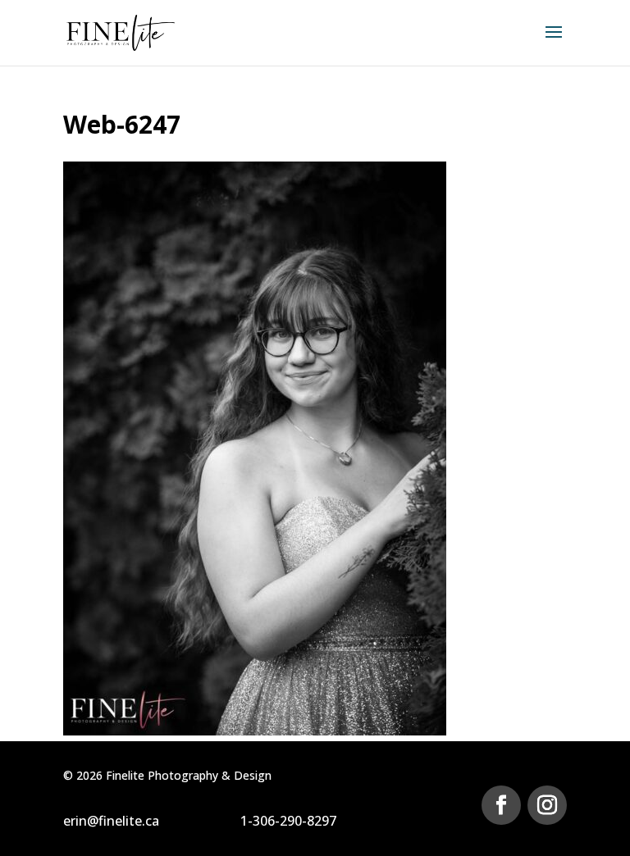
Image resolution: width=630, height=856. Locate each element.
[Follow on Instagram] (547, 805)
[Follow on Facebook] (501, 805)
